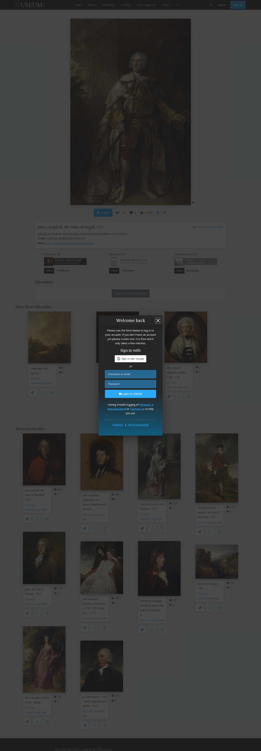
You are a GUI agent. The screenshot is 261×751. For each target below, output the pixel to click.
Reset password (138, 424)
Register (117, 424)
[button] (130, 358)
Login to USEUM (131, 393)
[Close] (158, 320)
